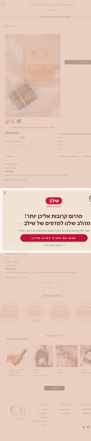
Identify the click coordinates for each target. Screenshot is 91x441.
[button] (4, 192)
